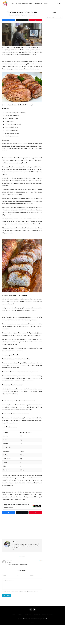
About (14, 614)
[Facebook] (30, 609)
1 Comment (32, 15)
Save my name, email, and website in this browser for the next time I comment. (21, 591)
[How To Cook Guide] (5, 3)
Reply (40, 560)
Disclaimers (37, 614)
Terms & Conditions (47, 614)
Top (33, 622)
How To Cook (18, 3)
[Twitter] (34, 609)
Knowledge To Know (38, 3)
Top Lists (45, 3)
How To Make (25, 3)
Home (13, 3)
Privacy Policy (28, 614)
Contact (20, 614)
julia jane (25, 15)
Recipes (30, 3)
